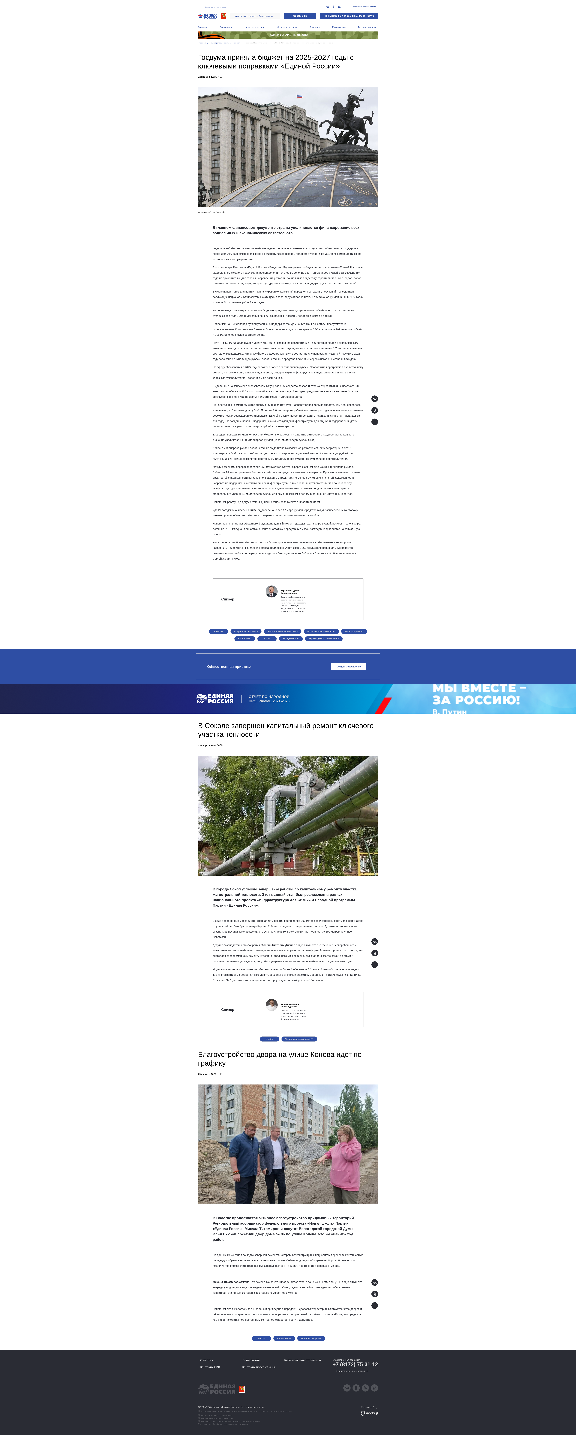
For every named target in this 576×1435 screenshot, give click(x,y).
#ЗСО (267, 638)
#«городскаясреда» (311, 1338)
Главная (202, 43)
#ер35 (269, 1039)
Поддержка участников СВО (288, 35)
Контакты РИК (210, 1367)
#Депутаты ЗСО (291, 638)
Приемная (314, 27)
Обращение (300, 16)
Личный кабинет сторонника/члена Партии (349, 16)
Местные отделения (287, 27)
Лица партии (226, 27)
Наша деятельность (254, 27)
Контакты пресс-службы (259, 1367)
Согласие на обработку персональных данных (223, 1424)
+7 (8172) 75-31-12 (355, 1364)
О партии (202, 27)
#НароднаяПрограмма (246, 631)
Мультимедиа (339, 27)
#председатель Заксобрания (324, 638)
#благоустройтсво (354, 631)
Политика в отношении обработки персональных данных (229, 1421)
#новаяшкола (284, 1338)
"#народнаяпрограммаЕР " (299, 1039)
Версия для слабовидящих (364, 7)
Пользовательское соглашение (215, 1415)
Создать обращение (349, 666)
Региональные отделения (302, 1360)
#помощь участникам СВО (321, 631)
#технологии (244, 638)
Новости (237, 43)
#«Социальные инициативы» (283, 631)
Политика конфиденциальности (215, 1418)
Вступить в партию (367, 27)
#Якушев (218, 631)
